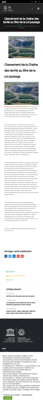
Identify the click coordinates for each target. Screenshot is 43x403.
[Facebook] (31, 1)
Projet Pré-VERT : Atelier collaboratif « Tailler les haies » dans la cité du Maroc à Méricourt (20, 312)
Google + (18, 256)
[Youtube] (35, 1)
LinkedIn (14, 256)
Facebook (5, 256)
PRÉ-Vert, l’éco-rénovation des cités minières (20, 296)
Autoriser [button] (8, 398)
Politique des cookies (11, 395)
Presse (6, 352)
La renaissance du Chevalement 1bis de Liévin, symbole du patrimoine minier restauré (20, 304)
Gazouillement (9, 256)
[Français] (3, 1)
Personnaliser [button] (27, 395)
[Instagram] (39, 1)
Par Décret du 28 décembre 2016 (15, 107)
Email (22, 256)
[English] (5, 1)
